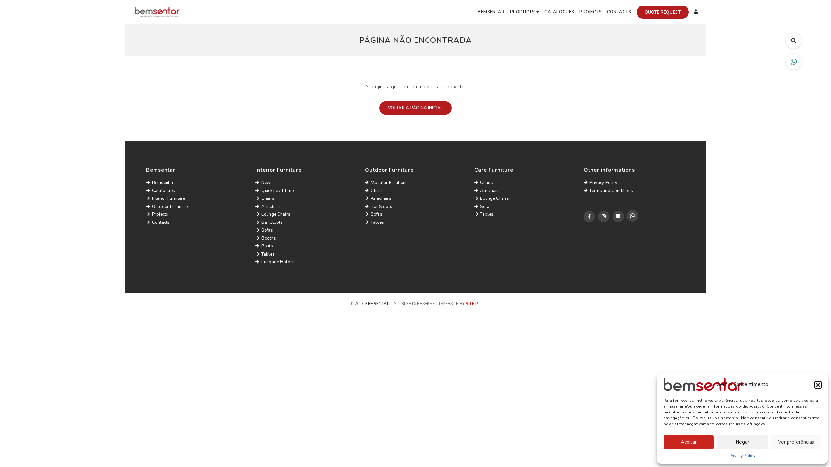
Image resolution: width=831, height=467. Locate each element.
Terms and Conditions (611, 191)
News (267, 183)
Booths (268, 238)
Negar (742, 442)
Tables (268, 254)
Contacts (619, 12)
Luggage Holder (277, 262)
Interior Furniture (168, 198)
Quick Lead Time (277, 191)
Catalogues (559, 12)
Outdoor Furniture (170, 207)
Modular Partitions (389, 183)
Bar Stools (272, 222)
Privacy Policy (742, 455)
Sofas (267, 230)
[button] (818, 384)
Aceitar (689, 442)
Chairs (267, 198)
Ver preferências (796, 442)
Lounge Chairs (275, 214)
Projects (590, 12)
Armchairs (271, 207)
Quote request (663, 12)
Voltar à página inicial (415, 108)
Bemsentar (491, 12)
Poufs (267, 246)
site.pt (473, 303)
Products (522, 12)
